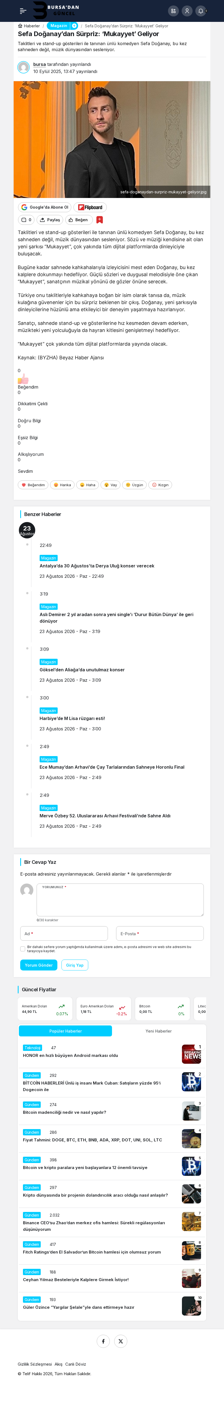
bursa (39, 64)
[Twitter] (120, 1341)
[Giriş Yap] (187, 10)
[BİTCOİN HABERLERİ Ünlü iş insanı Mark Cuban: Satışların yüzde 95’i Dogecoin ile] (112, 1082)
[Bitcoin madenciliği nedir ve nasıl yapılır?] (112, 1111)
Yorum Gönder (39, 965)
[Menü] (23, 10)
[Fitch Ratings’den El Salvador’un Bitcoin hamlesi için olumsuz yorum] (112, 1250)
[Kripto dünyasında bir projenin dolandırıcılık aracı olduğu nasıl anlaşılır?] (112, 1194)
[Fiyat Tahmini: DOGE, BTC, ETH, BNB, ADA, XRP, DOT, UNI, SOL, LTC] (112, 1138)
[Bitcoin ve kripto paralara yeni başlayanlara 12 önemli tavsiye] (112, 1166)
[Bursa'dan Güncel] (60, 10)
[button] (173, 10)
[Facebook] (103, 1341)
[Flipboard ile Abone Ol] (90, 207)
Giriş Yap (75, 965)
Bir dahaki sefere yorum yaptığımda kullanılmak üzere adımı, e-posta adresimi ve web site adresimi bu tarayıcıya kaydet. (109, 949)
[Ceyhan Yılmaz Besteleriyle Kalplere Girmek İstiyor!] (112, 1278)
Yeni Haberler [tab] (159, 1031)
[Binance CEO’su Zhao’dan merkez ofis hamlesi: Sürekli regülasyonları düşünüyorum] (112, 1222)
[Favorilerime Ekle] (99, 219)
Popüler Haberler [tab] (65, 1031)
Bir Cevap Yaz (40, 862)
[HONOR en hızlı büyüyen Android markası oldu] (112, 1054)
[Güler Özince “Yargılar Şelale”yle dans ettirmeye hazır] (112, 1306)
